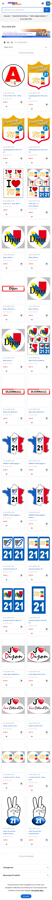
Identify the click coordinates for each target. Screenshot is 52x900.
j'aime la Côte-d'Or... (10, 726)
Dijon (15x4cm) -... (9, 309)
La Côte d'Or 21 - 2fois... (12, 777)
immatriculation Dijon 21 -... (13, 620)
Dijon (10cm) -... (8, 257)
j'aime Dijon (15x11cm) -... (12, 674)
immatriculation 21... (10, 569)
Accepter (26, 896)
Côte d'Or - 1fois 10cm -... (12, 203)
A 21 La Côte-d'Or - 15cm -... (13, 96)
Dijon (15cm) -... (34, 257)
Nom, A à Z (26, 47)
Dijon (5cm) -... (8, 360)
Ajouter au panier (20, 102)
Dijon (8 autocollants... (37, 360)
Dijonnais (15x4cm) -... (11, 412)
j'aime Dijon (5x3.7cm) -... (38, 674)
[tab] (4, 42)
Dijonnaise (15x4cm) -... (37, 412)
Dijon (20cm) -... (34, 309)
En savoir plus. (37, 890)
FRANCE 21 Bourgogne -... (12, 463)
